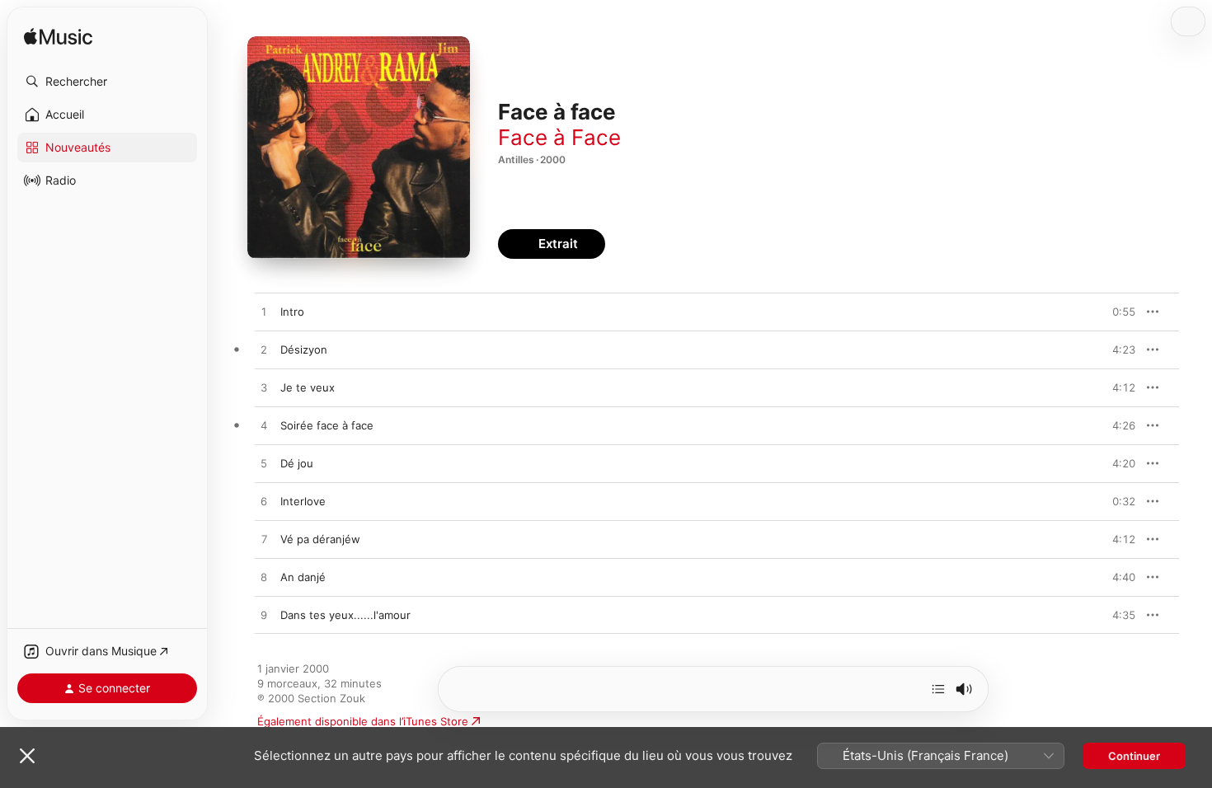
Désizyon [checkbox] (303, 349)
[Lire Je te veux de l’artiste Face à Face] (263, 388)
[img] (58, 37)
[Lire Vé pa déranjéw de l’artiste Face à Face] (263, 539)
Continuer (1134, 755)
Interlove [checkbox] (303, 501)
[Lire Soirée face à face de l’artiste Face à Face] (263, 426)
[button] (107, 82)
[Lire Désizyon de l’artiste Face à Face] (263, 350)
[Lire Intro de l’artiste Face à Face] (263, 312)
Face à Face (559, 137)
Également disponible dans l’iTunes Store (362, 721)
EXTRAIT (1117, 312)
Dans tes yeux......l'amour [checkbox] (345, 614)
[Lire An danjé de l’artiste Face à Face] (263, 577)
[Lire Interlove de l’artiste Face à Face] (263, 502)
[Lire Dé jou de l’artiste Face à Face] (263, 464)
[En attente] (938, 689)
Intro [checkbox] (292, 311)
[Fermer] (27, 755)
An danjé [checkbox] (303, 577)
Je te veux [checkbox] (307, 387)
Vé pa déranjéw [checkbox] (320, 539)
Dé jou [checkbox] (296, 463)
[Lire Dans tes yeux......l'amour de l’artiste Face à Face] (263, 615)
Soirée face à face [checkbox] (326, 425)
